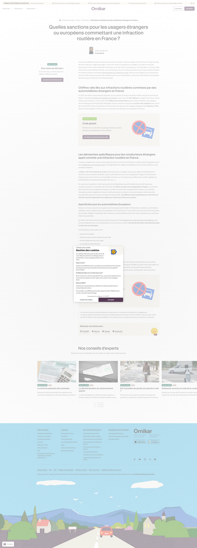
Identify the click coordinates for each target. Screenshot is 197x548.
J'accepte (111, 300)
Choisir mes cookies (86, 300)
